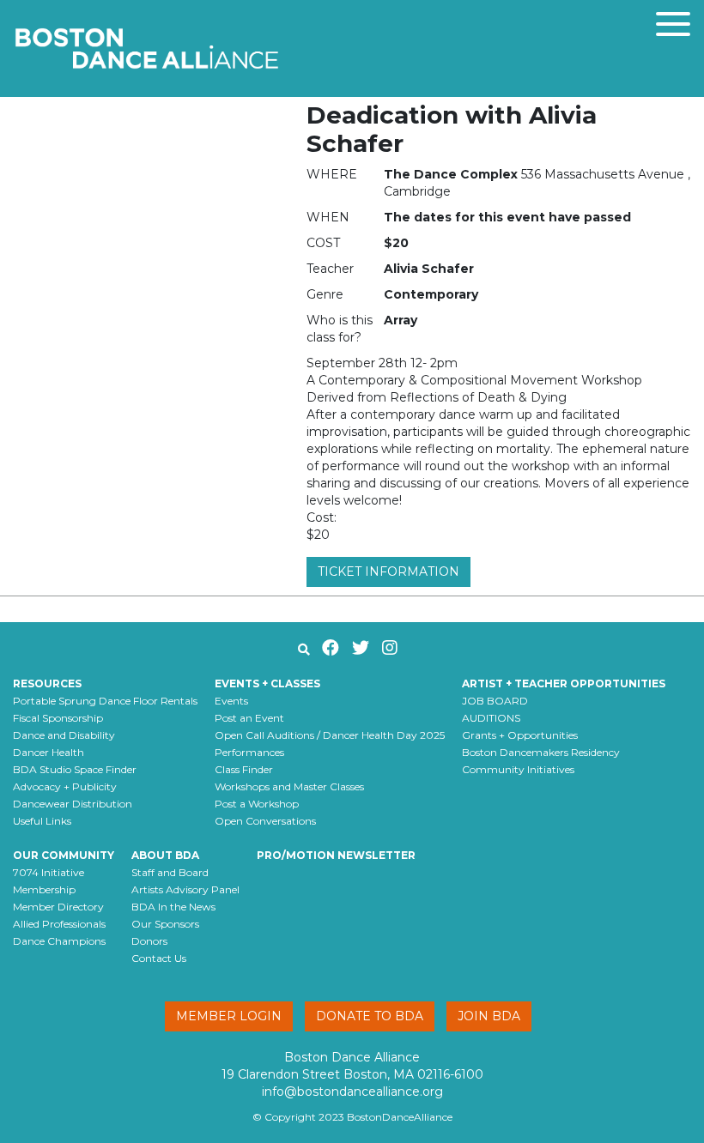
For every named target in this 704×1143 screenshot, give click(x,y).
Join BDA (489, 1016)
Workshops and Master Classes (289, 786)
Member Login (229, 1016)
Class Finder (244, 769)
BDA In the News (173, 906)
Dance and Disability (64, 735)
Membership (44, 889)
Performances (249, 752)
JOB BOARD (495, 700)
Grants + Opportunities (520, 735)
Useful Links (42, 820)
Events (231, 700)
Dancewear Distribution (72, 803)
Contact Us (158, 958)
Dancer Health (48, 752)
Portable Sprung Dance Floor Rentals (105, 700)
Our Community (63, 855)
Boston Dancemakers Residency (541, 752)
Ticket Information (388, 571)
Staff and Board (170, 872)
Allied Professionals (59, 923)
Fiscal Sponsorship (58, 717)
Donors (149, 940)
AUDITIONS (491, 717)
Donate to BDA (369, 1016)
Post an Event (249, 717)
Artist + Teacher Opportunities (563, 683)
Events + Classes (267, 683)
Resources (47, 683)
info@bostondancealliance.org (352, 1091)
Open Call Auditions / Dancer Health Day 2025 (330, 735)
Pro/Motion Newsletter (336, 855)
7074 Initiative (48, 872)
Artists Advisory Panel (185, 889)
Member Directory (58, 906)
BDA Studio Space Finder (75, 769)
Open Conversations (265, 820)
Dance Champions (59, 940)
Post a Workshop (257, 803)
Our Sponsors (165, 923)
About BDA (165, 855)
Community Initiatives (518, 769)
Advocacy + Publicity (65, 786)
